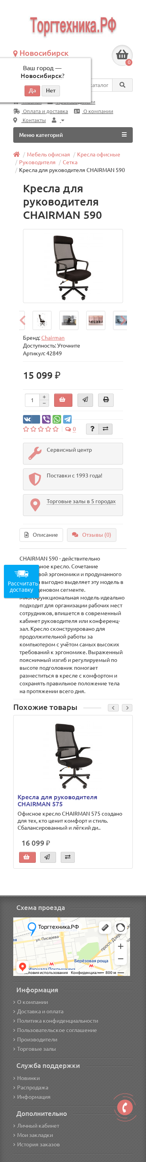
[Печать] (106, 400)
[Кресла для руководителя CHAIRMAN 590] (73, 266)
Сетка (70, 162)
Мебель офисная (48, 154)
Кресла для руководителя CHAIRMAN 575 (57, 800)
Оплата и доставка (45, 111)
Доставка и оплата (40, 1011)
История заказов (38, 1144)
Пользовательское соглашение (57, 1030)
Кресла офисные (98, 154)
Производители (37, 1039)
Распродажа (32, 1087)
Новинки (28, 1078)
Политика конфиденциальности (57, 1021)
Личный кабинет (38, 1126)
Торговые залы (36, 1049)
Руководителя (37, 162)
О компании (97, 111)
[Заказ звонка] (125, 1107)
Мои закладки (35, 1135)
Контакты (33, 120)
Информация (34, 1097)
